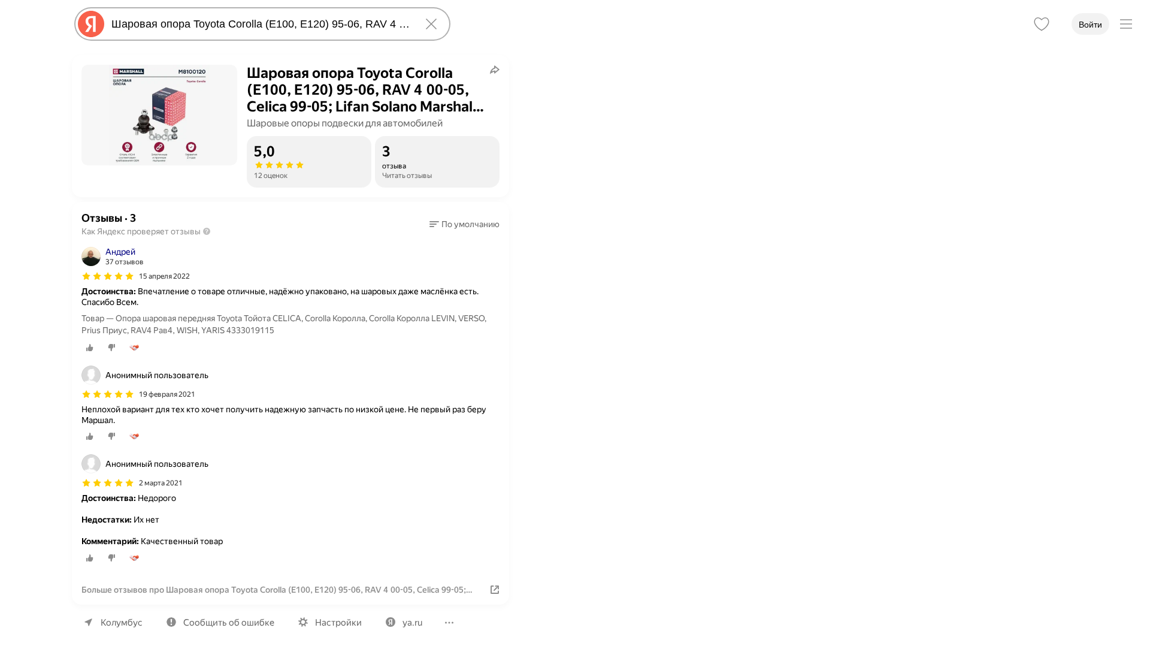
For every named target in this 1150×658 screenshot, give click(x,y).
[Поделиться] (495, 69)
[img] (107, 276)
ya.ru (412, 622)
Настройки (338, 622)
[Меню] (1126, 24)
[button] (464, 224)
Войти (1090, 24)
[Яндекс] (91, 24)
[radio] (89, 348)
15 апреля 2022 (164, 276)
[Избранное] (1041, 24)
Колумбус (122, 622)
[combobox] (260, 24)
